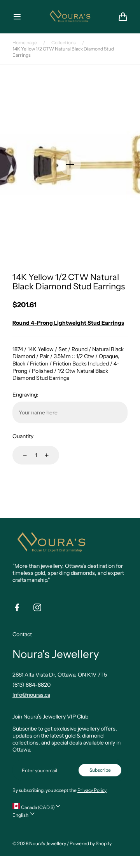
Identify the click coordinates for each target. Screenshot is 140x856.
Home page (24, 42)
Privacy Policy (92, 790)
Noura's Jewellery (47, 843)
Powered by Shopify (91, 843)
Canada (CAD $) (37, 807)
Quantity (22, 436)
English (20, 815)
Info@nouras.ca (31, 694)
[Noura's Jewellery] (70, 16)
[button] (17, 16)
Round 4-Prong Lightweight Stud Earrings (68, 322)
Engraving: (25, 394)
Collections (63, 42)
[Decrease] (20, 455)
